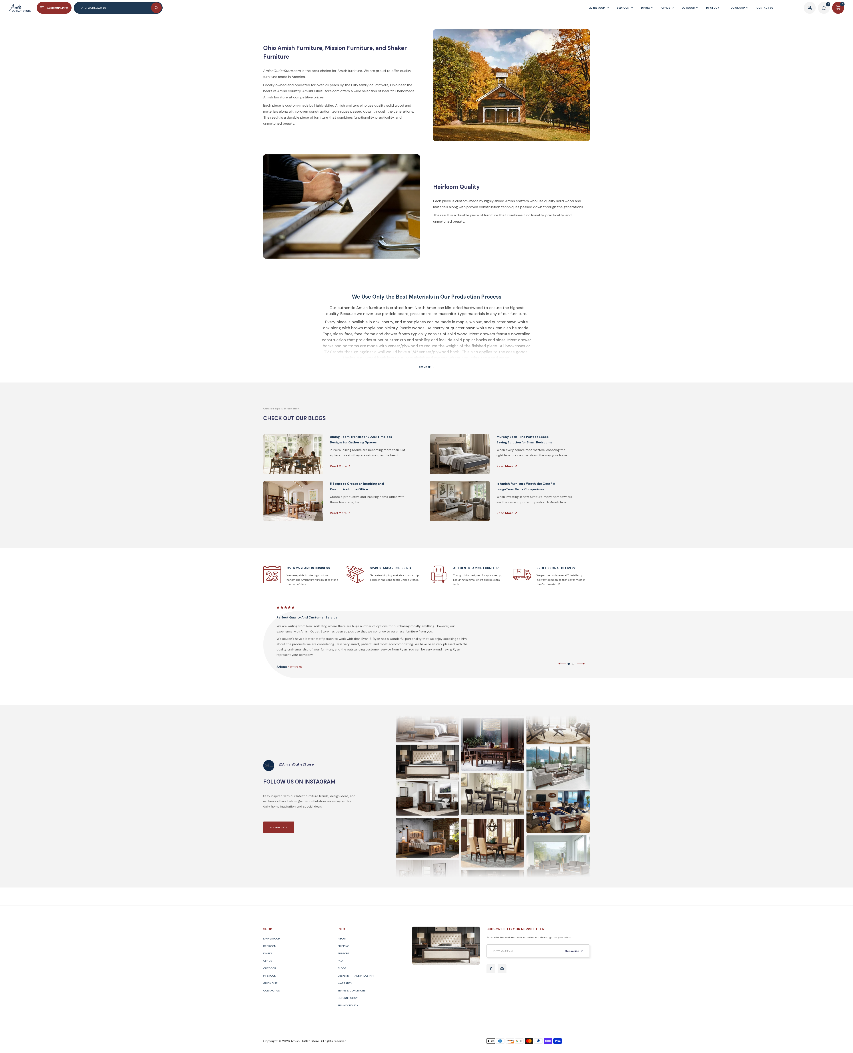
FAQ (340, 961)
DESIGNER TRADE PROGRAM (356, 975)
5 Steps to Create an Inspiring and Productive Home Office (357, 486)
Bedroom (269, 946)
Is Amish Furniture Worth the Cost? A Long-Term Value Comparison (525, 486)
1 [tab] (569, 664)
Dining (267, 953)
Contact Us (271, 990)
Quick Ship (270, 983)
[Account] (810, 8)
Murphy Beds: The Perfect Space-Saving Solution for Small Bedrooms (524, 439)
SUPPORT (343, 953)
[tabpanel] (431, 637)
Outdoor (269, 968)
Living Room (271, 938)
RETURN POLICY (348, 998)
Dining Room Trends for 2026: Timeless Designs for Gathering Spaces (361, 439)
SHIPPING (343, 946)
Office (267, 961)
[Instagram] (502, 968)
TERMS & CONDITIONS (351, 990)
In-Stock (269, 975)
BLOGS (342, 968)
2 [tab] (573, 664)
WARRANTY (345, 983)
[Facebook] (490, 968)
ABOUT (342, 938)
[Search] (156, 7)
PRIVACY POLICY (348, 1005)
